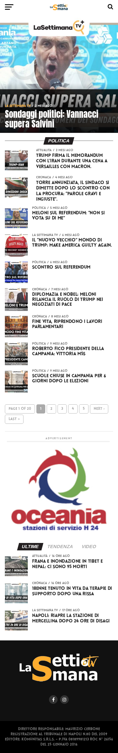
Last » (14, 419)
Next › (99, 409)
